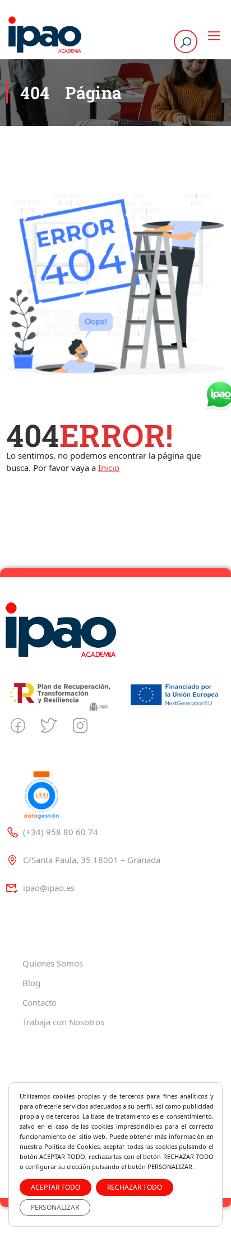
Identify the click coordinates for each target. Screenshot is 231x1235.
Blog (31, 982)
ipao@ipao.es (49, 887)
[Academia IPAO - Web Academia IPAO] (44, 35)
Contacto (39, 1002)
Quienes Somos (52, 963)
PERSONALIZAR (55, 1207)
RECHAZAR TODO (134, 1187)
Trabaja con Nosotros (63, 1021)
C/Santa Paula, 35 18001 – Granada (91, 859)
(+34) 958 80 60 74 (60, 831)
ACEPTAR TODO (55, 1187)
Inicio (108, 467)
